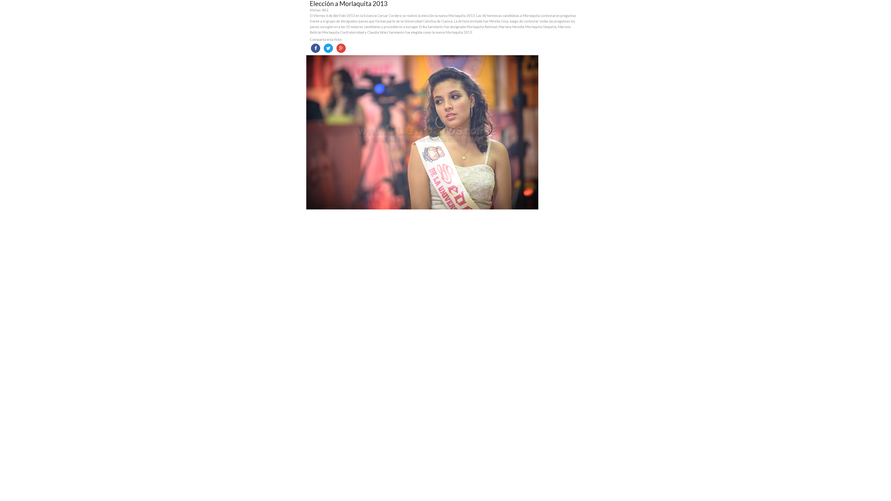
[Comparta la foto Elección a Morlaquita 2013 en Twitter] (328, 48)
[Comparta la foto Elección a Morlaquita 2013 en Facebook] (315, 48)
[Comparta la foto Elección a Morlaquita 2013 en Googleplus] (341, 48)
